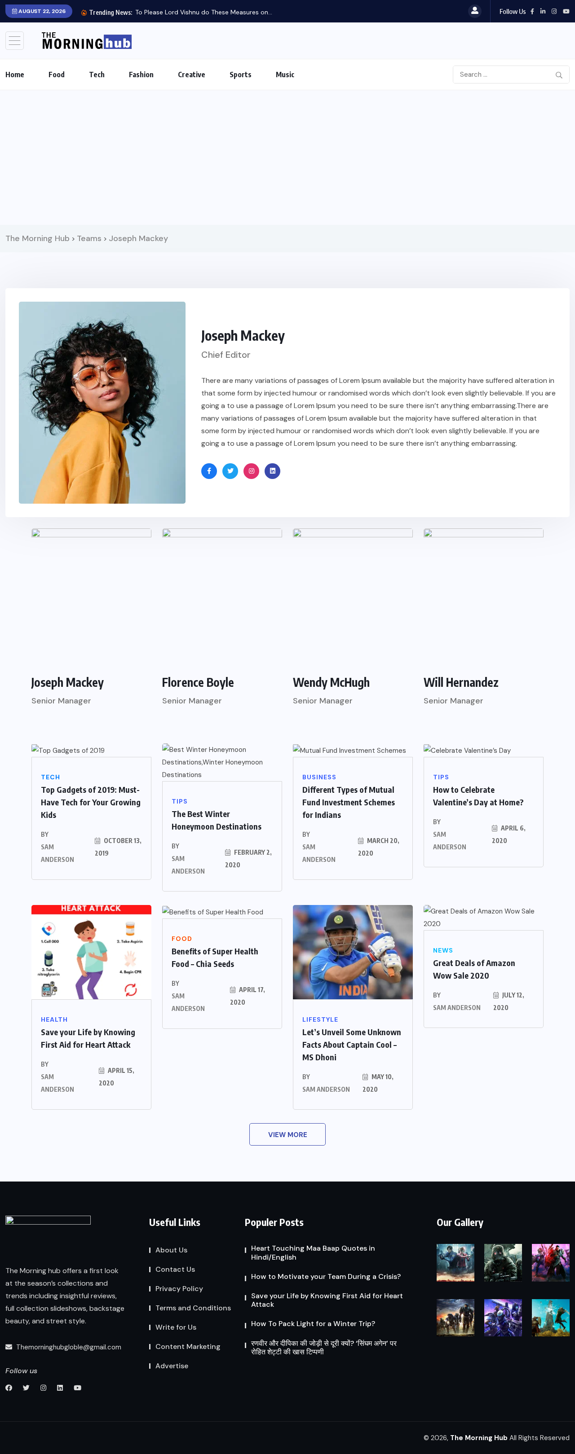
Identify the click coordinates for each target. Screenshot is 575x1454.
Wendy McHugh (331, 682)
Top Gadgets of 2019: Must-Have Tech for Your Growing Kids (91, 802)
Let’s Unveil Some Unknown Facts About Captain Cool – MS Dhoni (351, 1044)
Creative (191, 74)
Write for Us (175, 1327)
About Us (171, 1250)
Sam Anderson (57, 853)
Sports (241, 74)
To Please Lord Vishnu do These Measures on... (203, 12)
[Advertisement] (287, 157)
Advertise (171, 1366)
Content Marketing (188, 1346)
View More (287, 1134)
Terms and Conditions (193, 1308)
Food (57, 74)
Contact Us (175, 1269)
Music (285, 74)
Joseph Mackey (67, 682)
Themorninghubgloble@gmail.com (67, 1347)
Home (14, 74)
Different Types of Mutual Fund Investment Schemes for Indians (348, 802)
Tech (97, 74)
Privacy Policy (179, 1288)
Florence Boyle (198, 682)
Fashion (141, 74)
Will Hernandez (461, 682)
